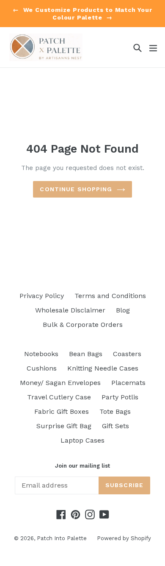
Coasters (127, 354)
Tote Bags (115, 411)
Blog (123, 310)
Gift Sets (115, 426)
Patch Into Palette (62, 538)
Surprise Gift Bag (63, 426)
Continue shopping (76, 189)
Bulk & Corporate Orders (83, 325)
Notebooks (41, 354)
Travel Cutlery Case (59, 397)
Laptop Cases (82, 440)
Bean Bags (85, 354)
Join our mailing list (82, 466)
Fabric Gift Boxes (61, 411)
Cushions (42, 368)
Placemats (128, 383)
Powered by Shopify (124, 538)
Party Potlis (120, 397)
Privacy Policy (41, 296)
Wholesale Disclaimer (70, 310)
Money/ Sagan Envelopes (60, 383)
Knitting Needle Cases (102, 368)
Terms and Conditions (110, 296)
